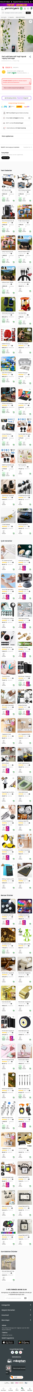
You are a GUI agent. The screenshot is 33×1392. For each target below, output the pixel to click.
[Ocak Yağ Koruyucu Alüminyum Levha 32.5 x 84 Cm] (25, 754)
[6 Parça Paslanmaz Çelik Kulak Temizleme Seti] (8, 812)
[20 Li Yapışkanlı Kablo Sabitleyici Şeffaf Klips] (25, 725)
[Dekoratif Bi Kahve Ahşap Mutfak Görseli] (8, 1197)
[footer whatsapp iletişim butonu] (16, 1352)
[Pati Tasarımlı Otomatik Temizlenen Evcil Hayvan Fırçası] (25, 456)
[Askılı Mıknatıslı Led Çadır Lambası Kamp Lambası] (25, 1022)
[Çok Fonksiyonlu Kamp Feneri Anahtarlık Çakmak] (25, 1109)
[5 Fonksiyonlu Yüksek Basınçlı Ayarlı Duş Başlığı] (8, 609)
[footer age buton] (16, 1377)
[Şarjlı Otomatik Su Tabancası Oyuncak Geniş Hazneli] (8, 364)
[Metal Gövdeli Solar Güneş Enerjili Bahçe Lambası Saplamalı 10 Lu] (8, 1109)
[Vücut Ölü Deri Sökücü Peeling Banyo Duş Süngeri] (8, 580)
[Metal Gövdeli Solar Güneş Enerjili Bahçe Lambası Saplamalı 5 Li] (25, 1080)
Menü (2, 9)
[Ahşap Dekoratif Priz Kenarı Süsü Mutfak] (25, 1226)
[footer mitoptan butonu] (16, 1361)
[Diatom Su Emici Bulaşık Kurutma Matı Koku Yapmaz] (25, 870)
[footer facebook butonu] (12, 1352)
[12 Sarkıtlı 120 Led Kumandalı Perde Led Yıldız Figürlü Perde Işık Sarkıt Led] (8, 935)
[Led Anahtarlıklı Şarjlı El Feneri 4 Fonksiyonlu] (8, 1168)
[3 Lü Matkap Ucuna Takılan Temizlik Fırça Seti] (8, 841)
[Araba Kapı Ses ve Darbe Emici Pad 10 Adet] (8, 638)
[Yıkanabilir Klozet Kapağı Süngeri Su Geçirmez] (25, 783)
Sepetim (23, 1389)
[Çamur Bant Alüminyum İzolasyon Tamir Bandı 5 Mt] (8, 754)
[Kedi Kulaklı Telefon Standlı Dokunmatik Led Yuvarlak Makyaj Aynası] (25, 1051)
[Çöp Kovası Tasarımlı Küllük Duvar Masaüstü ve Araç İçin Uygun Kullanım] (8, 487)
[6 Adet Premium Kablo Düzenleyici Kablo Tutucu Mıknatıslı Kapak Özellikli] (25, 487)
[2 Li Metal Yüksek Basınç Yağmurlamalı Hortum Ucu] (25, 638)
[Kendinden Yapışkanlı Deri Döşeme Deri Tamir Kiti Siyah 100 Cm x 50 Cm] (25, 667)
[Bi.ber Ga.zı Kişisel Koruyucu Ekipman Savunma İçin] (25, 335)
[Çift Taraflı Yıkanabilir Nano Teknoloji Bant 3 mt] (8, 696)
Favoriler (10, 1390)
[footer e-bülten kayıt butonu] (25, 1298)
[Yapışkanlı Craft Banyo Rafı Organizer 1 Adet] (8, 725)
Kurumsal (5, 1315)
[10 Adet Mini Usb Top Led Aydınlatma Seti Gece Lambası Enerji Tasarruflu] (8, 906)
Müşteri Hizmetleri (8, 1310)
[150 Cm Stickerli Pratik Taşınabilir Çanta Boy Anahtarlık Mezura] (8, 1051)
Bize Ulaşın (5, 1320)
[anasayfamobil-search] (2, 11)
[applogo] (8, 1342)
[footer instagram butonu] (20, 1352)
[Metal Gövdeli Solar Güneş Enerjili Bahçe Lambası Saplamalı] (8, 1080)
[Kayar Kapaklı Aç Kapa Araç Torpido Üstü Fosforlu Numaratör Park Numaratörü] (25, 515)
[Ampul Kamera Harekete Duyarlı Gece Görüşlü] (25, 696)
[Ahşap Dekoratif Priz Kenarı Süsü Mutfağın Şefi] (25, 1168)
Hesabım (29, 1390)
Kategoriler (6, 1305)
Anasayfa (3, 1390)
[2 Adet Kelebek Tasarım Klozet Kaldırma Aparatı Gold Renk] (8, 515)
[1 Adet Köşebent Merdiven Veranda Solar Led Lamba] (25, 1139)
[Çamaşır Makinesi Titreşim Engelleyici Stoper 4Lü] (25, 580)
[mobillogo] (12, 8)
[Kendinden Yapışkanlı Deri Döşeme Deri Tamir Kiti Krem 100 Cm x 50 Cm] (25, 964)
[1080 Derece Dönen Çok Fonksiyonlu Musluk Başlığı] (25, 609)
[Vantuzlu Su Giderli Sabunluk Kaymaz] (25, 551)
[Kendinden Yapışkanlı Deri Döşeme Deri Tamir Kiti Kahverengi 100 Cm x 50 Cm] (8, 964)
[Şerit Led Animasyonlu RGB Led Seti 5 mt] (8, 1226)
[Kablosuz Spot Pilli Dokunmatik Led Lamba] (25, 812)
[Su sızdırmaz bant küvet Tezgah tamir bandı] (8, 551)
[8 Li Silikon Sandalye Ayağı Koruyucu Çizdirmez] (25, 841)
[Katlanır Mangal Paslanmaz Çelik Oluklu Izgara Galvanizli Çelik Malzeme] (25, 364)
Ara (28, 13)
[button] (2, 35)
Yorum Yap (5, 157)
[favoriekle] (13, 176)
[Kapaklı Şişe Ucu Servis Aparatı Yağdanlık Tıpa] (8, 783)
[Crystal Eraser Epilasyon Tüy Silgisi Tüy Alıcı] (8, 667)
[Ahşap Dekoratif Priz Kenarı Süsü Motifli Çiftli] (25, 1197)
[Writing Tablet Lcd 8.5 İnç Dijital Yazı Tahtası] (8, 870)
